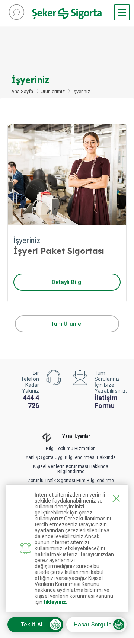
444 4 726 (31, 401)
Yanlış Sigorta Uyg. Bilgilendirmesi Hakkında (71, 457)
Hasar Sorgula (93, 624)
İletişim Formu (106, 401)
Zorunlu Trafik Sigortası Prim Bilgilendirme (71, 480)
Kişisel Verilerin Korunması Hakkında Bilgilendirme (70, 469)
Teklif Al (31, 624)
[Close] (116, 498)
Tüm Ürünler (67, 323)
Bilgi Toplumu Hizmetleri (71, 448)
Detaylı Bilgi (67, 282)
